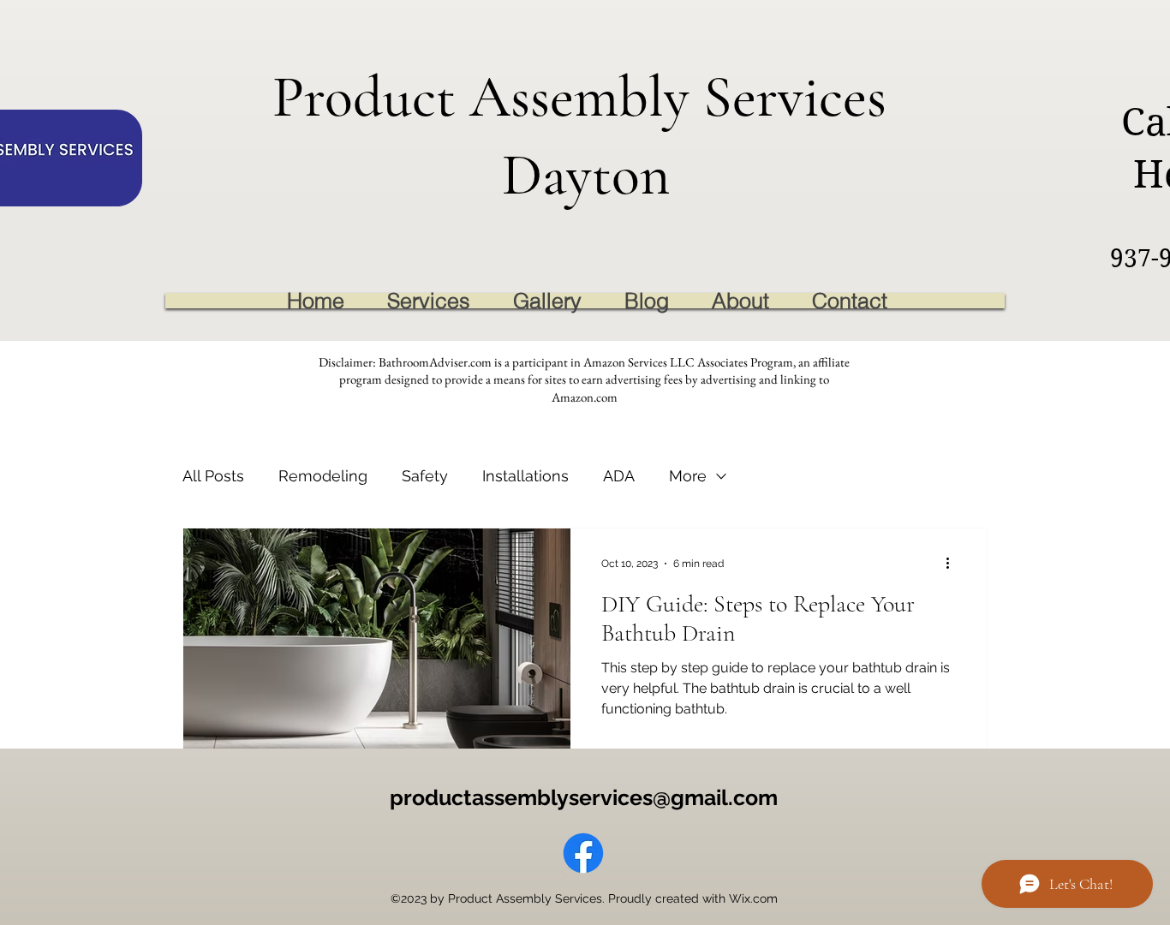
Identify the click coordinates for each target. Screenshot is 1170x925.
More (688, 476)
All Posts (213, 476)
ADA (619, 476)
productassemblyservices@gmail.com (584, 797)
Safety (425, 476)
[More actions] (953, 563)
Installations (525, 476)
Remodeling (322, 476)
